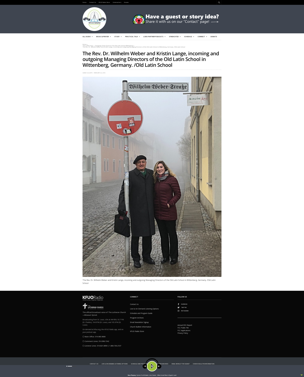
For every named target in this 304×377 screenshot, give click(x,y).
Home (84, 2)
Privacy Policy (183, 333)
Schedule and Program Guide (141, 313)
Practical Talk (131, 36)
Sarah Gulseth (88, 73)
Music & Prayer (102, 36)
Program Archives (137, 318)
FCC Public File (183, 328)
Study (117, 36)
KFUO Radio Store (104, 2)
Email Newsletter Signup (139, 322)
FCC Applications (184, 330)
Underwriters (117, 2)
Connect (201, 36)
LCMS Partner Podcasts (153, 36)
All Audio (87, 36)
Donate (126, 2)
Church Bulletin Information (140, 327)
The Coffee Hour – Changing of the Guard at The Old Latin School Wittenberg (108, 46)
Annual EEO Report (185, 325)
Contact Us (92, 2)
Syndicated (174, 36)
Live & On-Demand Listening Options (144, 309)
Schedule (188, 36)
